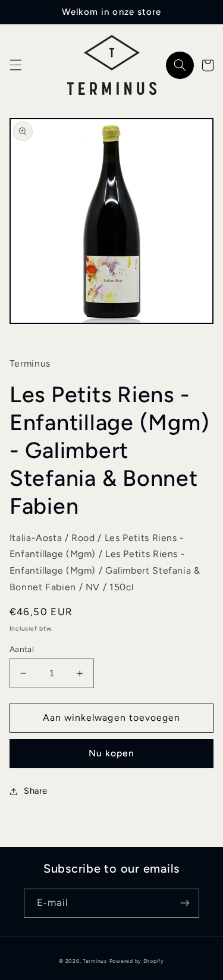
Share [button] (36, 790)
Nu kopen (111, 753)
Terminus (95, 961)
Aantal (22, 649)
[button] (15, 65)
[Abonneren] (185, 903)
